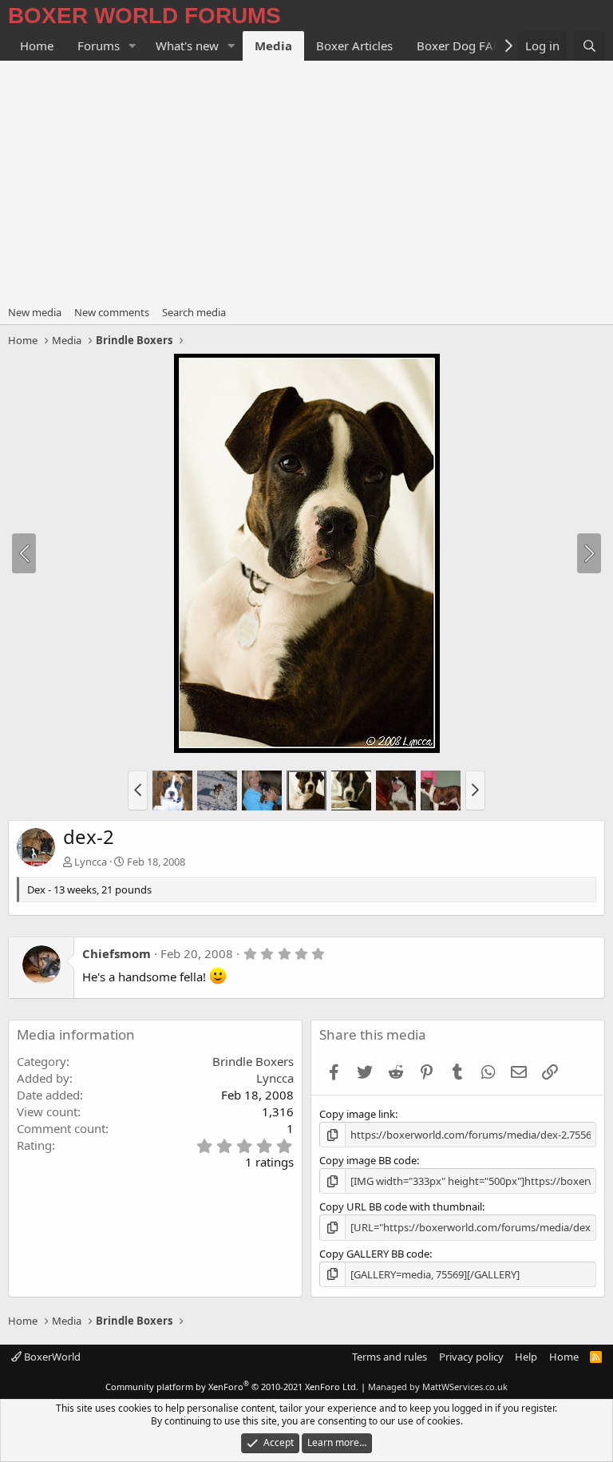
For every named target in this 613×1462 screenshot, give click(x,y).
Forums (98, 45)
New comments (111, 312)
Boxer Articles (354, 45)
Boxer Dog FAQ (460, 45)
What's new (187, 45)
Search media (194, 312)
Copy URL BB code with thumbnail (400, 1206)
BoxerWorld (51, 1356)
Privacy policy (471, 1356)
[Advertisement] (306, 180)
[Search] (589, 46)
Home (36, 45)
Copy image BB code (368, 1160)
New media (34, 312)
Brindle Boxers (253, 1061)
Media (273, 45)
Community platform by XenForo (231, 1387)
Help (526, 1356)
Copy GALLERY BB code (374, 1253)
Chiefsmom (116, 953)
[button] (132, 46)
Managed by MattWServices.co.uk (438, 1387)
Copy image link (357, 1114)
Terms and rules (389, 1356)
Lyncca (90, 861)
